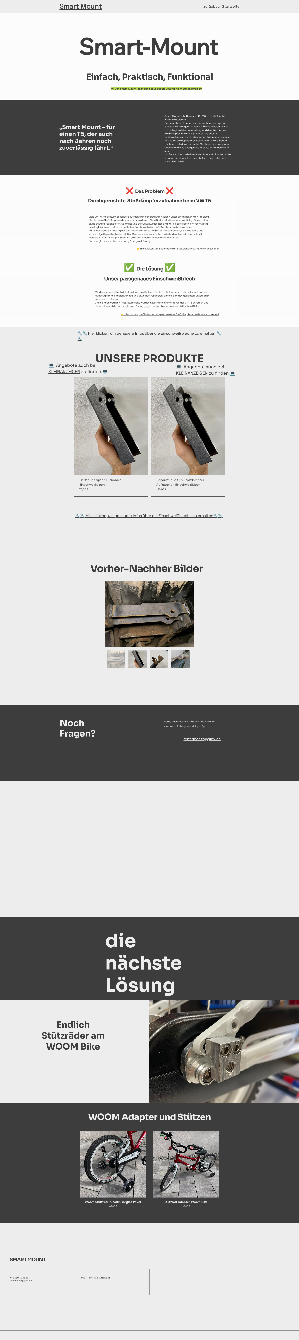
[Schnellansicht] (113, 1164)
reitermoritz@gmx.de (21, 1280)
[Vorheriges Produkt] (75, 1164)
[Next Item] (188, 614)
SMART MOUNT (28, 1260)
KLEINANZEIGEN (64, 371)
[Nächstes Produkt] (224, 1164)
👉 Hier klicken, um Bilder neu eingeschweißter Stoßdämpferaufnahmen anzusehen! (170, 314)
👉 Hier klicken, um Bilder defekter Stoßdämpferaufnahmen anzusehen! (178, 248)
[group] (149, 1171)
